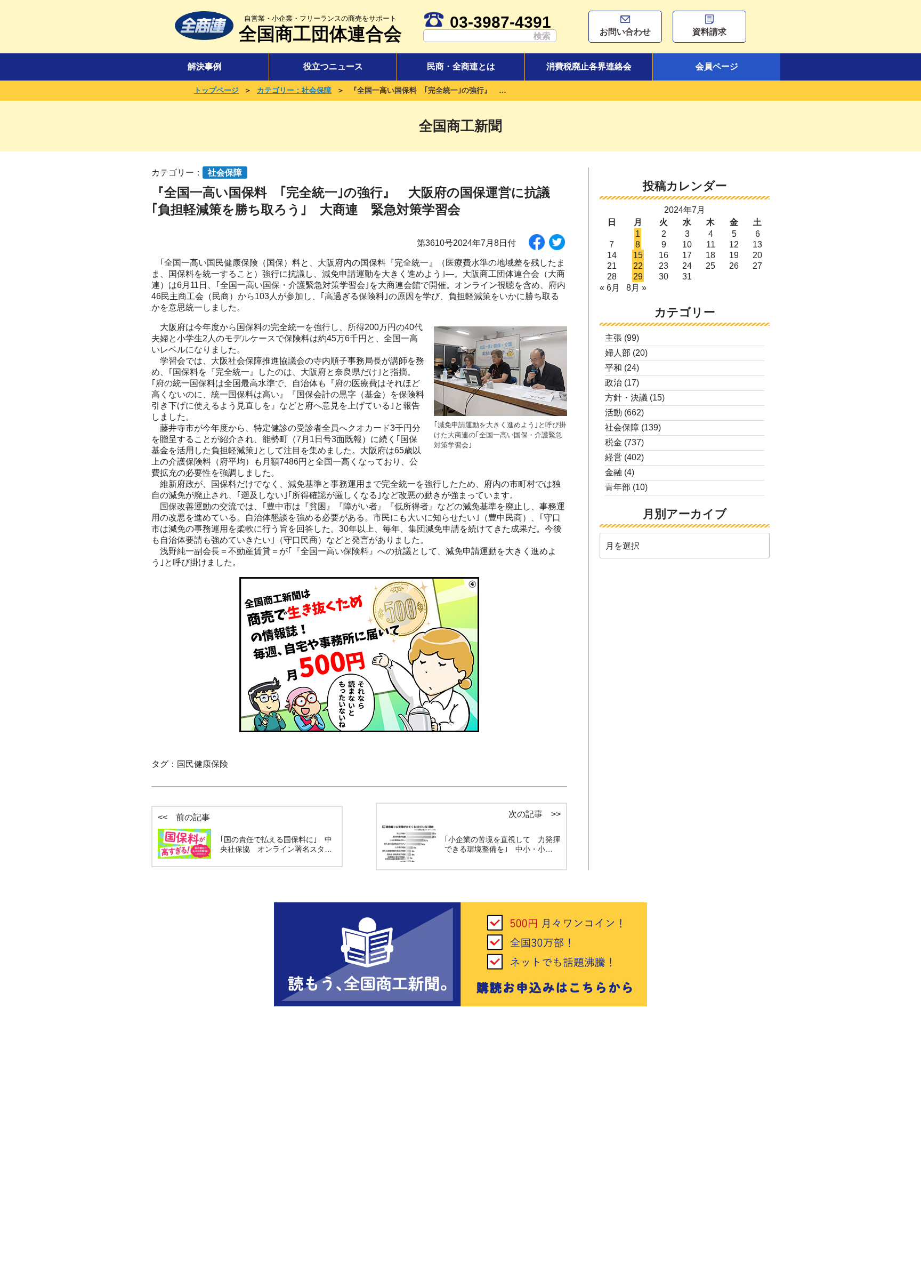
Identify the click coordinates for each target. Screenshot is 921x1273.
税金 (613, 442)
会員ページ (717, 66)
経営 (613, 457)
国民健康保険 (202, 763)
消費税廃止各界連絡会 (589, 66)
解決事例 (205, 66)
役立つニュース (333, 66)
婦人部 (618, 352)
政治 (613, 382)
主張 (613, 337)
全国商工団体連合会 (320, 29)
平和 (613, 367)
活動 (613, 412)
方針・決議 (626, 397)
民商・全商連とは (461, 66)
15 (638, 255)
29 (638, 276)
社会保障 (622, 427)
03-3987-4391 (500, 22)
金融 (613, 472)
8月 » (636, 287)
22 (638, 265)
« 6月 (610, 287)
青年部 (618, 487)
